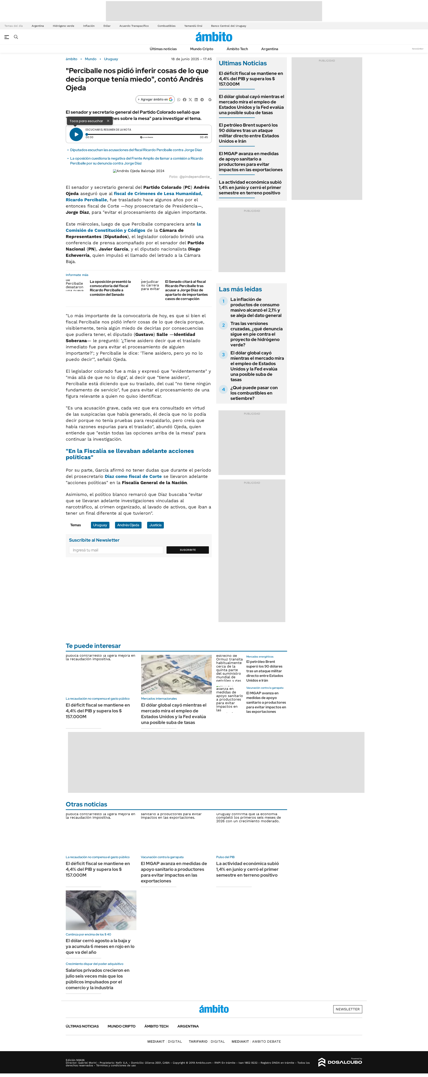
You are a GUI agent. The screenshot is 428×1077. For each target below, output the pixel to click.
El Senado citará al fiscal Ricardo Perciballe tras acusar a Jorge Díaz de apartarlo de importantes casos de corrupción (186, 290)
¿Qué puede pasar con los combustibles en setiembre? (254, 393)
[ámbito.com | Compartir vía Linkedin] (196, 99)
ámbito (71, 59)
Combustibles (166, 25)
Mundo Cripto (201, 49)
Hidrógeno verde (63, 25)
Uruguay (111, 59)
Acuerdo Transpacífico (134, 25)
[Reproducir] (76, 134)
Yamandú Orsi (193, 25)
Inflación (89, 25)
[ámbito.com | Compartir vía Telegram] (202, 99)
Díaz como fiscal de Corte (133, 476)
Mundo (91, 59)
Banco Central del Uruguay (228, 25)
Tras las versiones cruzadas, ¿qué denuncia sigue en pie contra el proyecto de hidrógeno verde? (256, 334)
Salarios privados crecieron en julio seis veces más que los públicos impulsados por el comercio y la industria (98, 979)
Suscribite (188, 549)
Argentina (38, 25)
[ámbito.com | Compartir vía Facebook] (184, 99)
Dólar (107, 25)
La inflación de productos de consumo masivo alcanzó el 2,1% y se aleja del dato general (256, 307)
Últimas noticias (163, 49)
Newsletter (418, 48)
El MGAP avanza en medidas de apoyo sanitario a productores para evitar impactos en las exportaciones (251, 162)
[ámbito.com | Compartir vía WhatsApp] (179, 99)
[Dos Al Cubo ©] (340, 1062)
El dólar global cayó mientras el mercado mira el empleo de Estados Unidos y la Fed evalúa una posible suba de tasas (251, 104)
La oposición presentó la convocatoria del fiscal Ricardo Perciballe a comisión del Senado (110, 288)
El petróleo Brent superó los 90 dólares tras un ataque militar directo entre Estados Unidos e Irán (249, 133)
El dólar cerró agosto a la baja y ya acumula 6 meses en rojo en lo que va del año (100, 946)
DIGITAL (164, 1041)
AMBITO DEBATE (256, 1041)
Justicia (155, 525)
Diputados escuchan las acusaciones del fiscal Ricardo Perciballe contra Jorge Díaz (136, 150)
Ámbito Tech (237, 49)
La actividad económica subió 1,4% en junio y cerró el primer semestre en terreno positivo (250, 187)
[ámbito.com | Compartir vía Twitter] (190, 99)
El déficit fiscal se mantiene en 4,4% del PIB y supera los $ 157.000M (251, 78)
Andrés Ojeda (128, 525)
